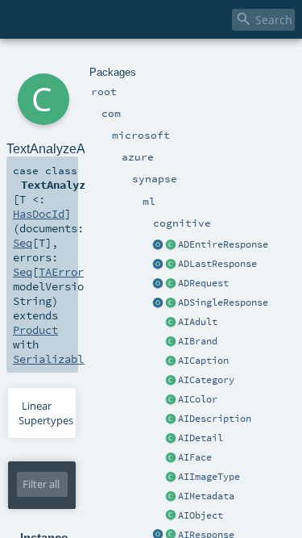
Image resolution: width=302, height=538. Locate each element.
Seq (22, 243)
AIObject (200, 515)
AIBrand (197, 341)
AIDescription (214, 418)
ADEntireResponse (223, 244)
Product (35, 330)
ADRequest (203, 283)
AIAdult (197, 321)
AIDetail (200, 438)
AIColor (197, 399)
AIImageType (209, 476)
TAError (61, 272)
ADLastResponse (217, 263)
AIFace (195, 457)
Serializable (51, 359)
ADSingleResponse (223, 302)
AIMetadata (206, 496)
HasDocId (38, 213)
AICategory (206, 380)
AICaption (203, 360)
